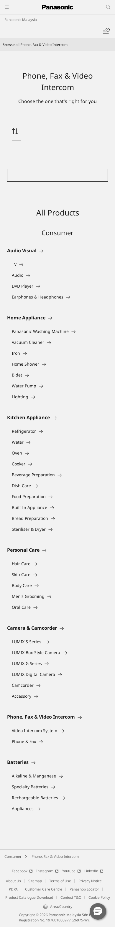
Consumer (57, 232)
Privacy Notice (90, 880)
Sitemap (35, 880)
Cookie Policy (99, 897)
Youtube (68, 870)
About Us (13, 880)
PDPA (13, 889)
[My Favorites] (106, 31)
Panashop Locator (84, 889)
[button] (98, 911)
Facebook (19, 870)
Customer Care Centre (43, 889)
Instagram (44, 870)
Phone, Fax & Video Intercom (55, 856)
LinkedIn (91, 870)
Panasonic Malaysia (20, 19)
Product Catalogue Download (29, 897)
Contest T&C (70, 897)
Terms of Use (60, 880)
